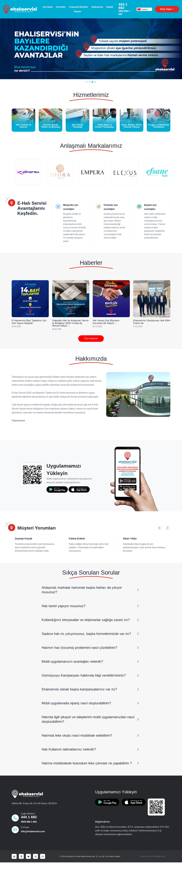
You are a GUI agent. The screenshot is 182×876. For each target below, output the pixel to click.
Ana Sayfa (48, 7)
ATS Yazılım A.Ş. (157, 856)
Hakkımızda (97, 7)
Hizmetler (61, 7)
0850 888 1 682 (29, 822)
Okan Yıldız (130, 538)
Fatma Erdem (77, 538)
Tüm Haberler (91, 338)
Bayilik (109, 7)
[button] (86, 82)
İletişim (77, 11)
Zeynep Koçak (23, 538)
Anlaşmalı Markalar (78, 7)
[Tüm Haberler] (18, 338)
